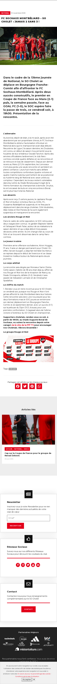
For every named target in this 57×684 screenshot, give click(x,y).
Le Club (9, 449)
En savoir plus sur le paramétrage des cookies (34, 674)
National (5, 13)
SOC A (26, 449)
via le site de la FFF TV (22, 325)
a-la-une (12, 369)
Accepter (27, 679)
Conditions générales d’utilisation (27, 676)
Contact (28, 609)
